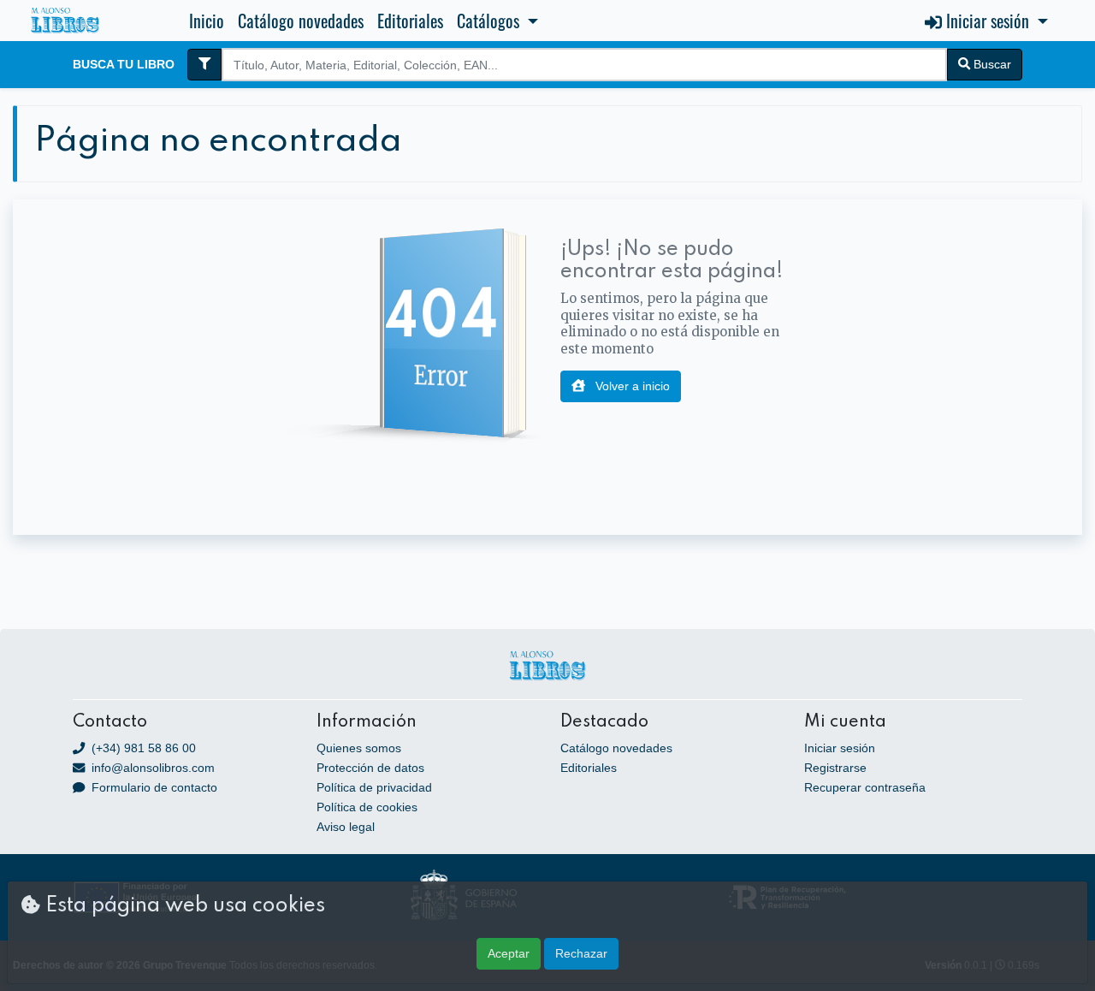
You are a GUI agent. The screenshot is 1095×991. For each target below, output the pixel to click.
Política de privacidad (374, 787)
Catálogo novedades (301, 20)
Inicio (206, 20)
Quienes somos (359, 748)
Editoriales (410, 20)
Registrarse (835, 767)
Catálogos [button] (490, 20)
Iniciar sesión (839, 748)
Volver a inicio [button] (631, 386)
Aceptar (509, 953)
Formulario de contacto (152, 787)
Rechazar (581, 953)
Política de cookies (367, 807)
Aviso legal (346, 827)
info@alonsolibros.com (151, 767)
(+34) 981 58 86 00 (142, 748)
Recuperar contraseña (865, 787)
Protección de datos (370, 767)
